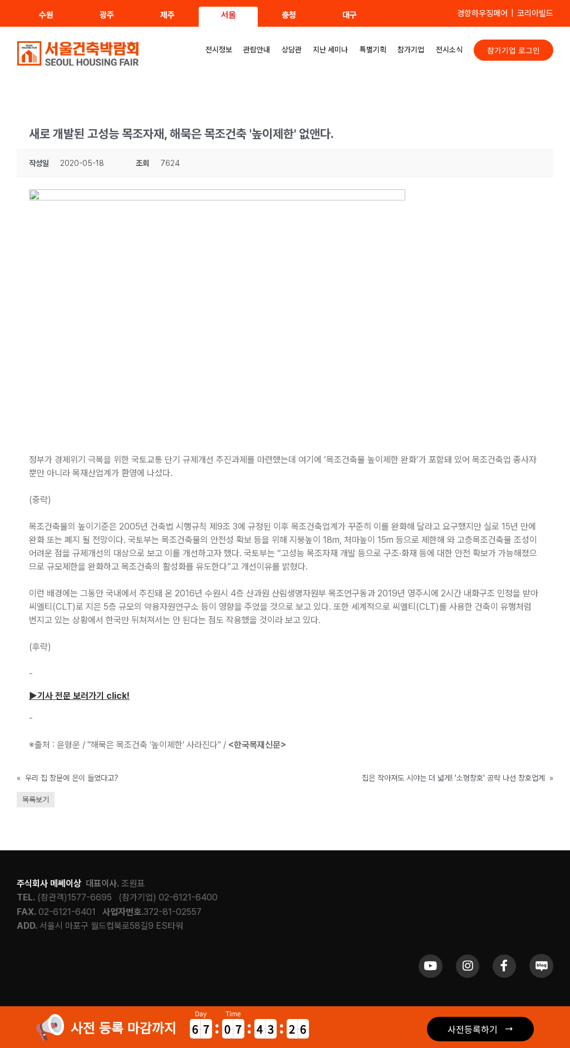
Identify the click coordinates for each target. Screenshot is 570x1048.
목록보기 (35, 799)
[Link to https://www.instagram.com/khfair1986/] (467, 966)
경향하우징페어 (482, 13)
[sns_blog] (541, 958)
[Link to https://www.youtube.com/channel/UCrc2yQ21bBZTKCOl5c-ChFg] (430, 966)
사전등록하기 (473, 1029)
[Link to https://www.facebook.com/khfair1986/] (504, 966)
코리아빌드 (535, 13)
